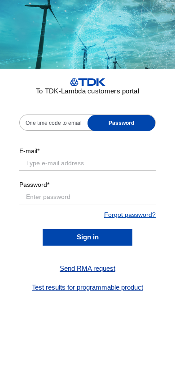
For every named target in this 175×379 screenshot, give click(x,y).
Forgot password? (130, 214)
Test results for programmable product (87, 287)
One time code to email (54, 123)
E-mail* (29, 151)
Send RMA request (87, 268)
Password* (34, 184)
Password (121, 123)
